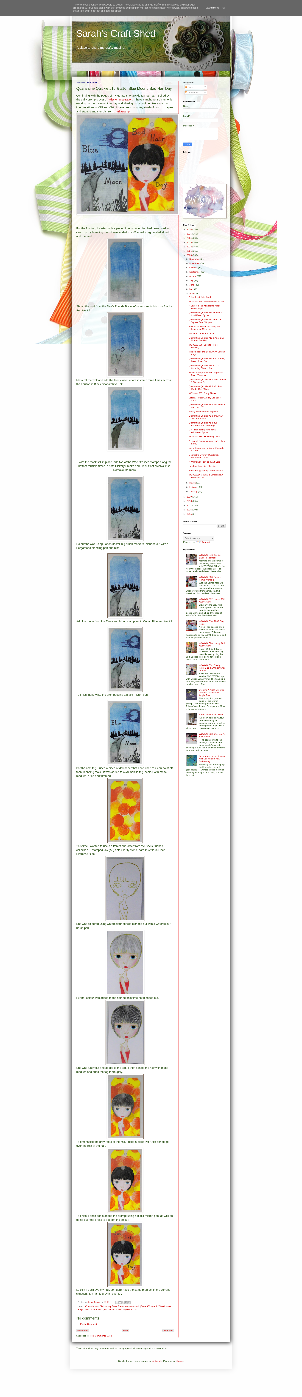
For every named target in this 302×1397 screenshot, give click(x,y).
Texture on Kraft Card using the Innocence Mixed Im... (204, 327)
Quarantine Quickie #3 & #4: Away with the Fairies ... (206, 417)
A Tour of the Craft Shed (211, 714)
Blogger (179, 1361)
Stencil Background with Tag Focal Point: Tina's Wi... (206, 373)
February (194, 487)
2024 (189, 238)
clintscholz (157, 1361)
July (191, 280)
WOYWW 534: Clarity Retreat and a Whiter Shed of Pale (212, 668)
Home (126, 1330)
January (193, 491)
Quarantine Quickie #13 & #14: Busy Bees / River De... (207, 360)
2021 (189, 251)
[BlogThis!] (120, 1302)
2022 (189, 246)
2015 (189, 514)
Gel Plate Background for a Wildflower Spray (202, 431)
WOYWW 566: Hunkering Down (204, 436)
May (191, 289)
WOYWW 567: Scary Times (202, 393)
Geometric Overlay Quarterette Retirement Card (204, 456)
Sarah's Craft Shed (115, 33)
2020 (189, 255)
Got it (226, 7)
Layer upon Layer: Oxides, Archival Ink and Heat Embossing (212, 759)
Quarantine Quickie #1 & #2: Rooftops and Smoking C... (203, 424)
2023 (189, 242)
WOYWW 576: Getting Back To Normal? (210, 556)
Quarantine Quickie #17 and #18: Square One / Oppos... (205, 320)
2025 (189, 233)
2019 (189, 496)
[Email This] (117, 1302)
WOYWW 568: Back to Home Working (210, 578)
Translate (206, 542)
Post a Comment (88, 1324)
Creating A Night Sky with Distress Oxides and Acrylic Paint (211, 692)
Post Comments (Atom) (101, 1335)
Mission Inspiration (120, 99)
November (194, 263)
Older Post (167, 1330)
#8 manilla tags (92, 1306)
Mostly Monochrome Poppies (203, 411)
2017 (189, 505)
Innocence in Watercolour (201, 333)
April (191, 293)
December (194, 259)
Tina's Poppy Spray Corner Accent (206, 470)
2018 (189, 501)
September (195, 272)
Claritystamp (122, 111)
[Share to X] (123, 1302)
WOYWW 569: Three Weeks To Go (206, 301)
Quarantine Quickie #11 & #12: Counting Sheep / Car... (204, 366)
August (193, 276)
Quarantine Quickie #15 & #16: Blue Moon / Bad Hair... (206, 339)
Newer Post (83, 1330)
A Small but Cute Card (200, 297)
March (192, 482)
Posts (190, 87)
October (193, 267)
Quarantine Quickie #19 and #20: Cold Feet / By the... (205, 314)
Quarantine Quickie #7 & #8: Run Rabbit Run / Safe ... (205, 387)
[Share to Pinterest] (129, 1302)
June (192, 284)
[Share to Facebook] (126, 1302)
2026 (189, 229)
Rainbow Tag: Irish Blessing (202, 466)
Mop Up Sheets (130, 1309)
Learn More (212, 7)
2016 (189, 509)
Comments (193, 92)
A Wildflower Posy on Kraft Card (204, 462)
